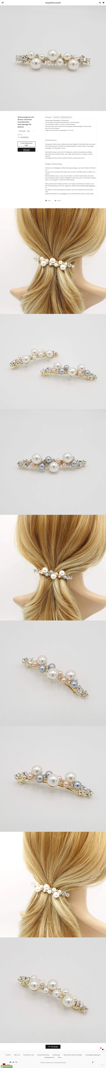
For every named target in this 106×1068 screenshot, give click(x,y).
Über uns (17, 1055)
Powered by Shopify (60, 1062)
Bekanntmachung (43, 1055)
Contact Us (7, 1066)
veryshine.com (53, 2)
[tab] (48, 117)
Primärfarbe (22, 131)
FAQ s (59, 1057)
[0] (103, 1050)
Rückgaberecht (49, 1057)
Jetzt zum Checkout (26, 149)
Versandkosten (24, 137)
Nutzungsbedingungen (93, 1055)
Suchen (8, 1055)
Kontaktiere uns (29, 1055)
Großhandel (56, 1055)
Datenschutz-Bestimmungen (73, 1055)
